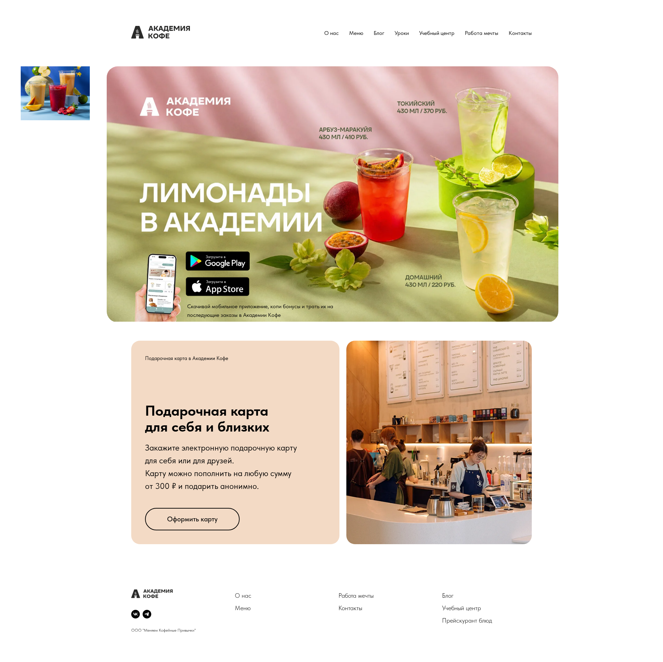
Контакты (520, 33)
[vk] (135, 614)
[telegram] (147, 614)
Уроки (402, 33)
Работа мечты (481, 33)
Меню (356, 33)
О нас (331, 33)
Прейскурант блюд (467, 620)
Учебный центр (436, 33)
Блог (379, 33)
